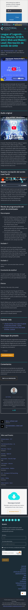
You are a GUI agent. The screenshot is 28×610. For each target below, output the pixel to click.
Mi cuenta (23, 568)
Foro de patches (22, 589)
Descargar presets (7, 355)
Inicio (2, 51)
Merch (24, 577)
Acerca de (23, 566)
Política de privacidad (21, 583)
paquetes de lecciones (20, 573)
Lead (16, 51)
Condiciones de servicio (17, 606)
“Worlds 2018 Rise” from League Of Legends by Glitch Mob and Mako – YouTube (15, 324)
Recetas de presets (9, 51)
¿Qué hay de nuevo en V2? (19, 572)
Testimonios (23, 570)
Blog (25, 575)
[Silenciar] (22, 185)
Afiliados (24, 587)
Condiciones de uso (21, 585)
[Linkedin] (13, 410)
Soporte (24, 579)
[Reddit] (14, 410)
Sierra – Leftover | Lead (11, 421)
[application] (14, 186)
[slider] (25, 185)
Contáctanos (23, 581)
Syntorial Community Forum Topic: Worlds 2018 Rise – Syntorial (14, 328)
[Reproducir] (2, 185)
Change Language (14, 18)
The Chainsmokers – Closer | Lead (14, 425)
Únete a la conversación (8, 378)
